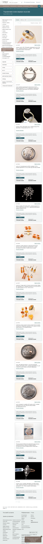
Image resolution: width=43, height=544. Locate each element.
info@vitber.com (24, 541)
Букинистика (4, 40)
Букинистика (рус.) (5, 39)
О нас (22, 524)
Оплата (23, 519)
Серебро (4, 31)
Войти (20, 58)
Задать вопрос (37, 45)
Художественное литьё (6, 29)
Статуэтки (4, 24)
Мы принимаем (24, 515)
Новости (32, 515)
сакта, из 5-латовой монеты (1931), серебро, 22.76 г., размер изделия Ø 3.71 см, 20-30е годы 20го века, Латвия (28, 167)
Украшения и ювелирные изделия (6, 50)
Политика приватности (25, 525)
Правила (31, 6)
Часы (3, 52)
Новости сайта (24, 516)
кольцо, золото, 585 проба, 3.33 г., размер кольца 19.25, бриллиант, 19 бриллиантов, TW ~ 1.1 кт (27, 127)
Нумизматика (4, 32)
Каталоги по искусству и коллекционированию (6, 43)
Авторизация (27, 2)
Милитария (4, 37)
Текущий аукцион (8, 512)
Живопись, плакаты (6, 22)
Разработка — (23, 542)
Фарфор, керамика (5, 26)
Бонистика (4, 34)
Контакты (23, 522)
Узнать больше (33, 541)
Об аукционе (33, 518)
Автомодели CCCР (5, 57)
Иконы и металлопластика (7, 47)
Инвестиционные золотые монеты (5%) (7, 20)
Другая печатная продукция (7, 45)
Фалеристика (4, 35)
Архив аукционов (8, 516)
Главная (4, 8)
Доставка (23, 521)
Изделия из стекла (5, 27)
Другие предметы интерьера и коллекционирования (6, 55)
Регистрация (32, 2)
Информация (26, 512)
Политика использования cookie (26, 528)
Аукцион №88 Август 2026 (11, 8)
